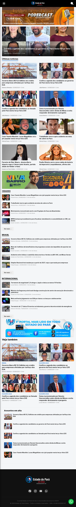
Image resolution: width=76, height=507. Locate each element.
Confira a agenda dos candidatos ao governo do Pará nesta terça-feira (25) (39, 424)
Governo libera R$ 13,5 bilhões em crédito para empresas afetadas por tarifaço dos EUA (41, 239)
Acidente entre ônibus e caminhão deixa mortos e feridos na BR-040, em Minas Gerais (41, 255)
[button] (36, 54)
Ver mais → (8, 229)
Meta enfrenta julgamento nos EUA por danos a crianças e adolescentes (36, 298)
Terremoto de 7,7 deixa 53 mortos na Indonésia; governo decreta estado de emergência (41, 306)
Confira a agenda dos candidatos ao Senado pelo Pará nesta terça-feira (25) (39, 433)
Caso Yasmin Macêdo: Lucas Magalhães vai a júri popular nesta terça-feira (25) (38, 195)
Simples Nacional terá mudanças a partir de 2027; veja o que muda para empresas (39, 262)
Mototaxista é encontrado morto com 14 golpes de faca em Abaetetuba (35, 211)
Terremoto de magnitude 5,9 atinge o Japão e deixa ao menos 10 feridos (36, 282)
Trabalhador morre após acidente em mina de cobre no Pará (31, 203)
